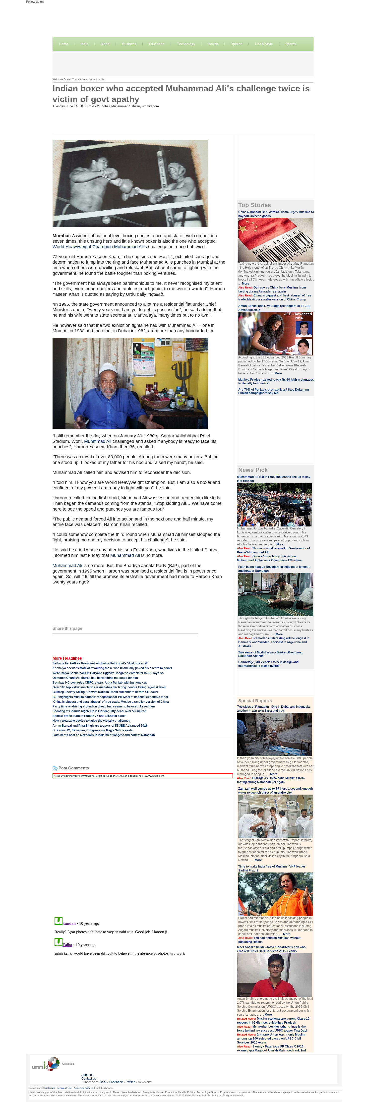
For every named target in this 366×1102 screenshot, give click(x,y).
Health (213, 44)
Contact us (88, 1078)
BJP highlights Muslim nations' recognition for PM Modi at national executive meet (110, 697)
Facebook (116, 1082)
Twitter (130, 1082)
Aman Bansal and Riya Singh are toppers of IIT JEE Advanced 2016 (100, 725)
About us (87, 1075)
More (245, 283)
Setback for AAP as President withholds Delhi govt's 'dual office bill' (100, 663)
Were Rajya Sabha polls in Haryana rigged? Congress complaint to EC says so (108, 673)
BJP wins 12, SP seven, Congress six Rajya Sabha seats (93, 730)
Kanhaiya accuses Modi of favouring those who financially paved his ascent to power (112, 668)
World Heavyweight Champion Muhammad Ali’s (100, 246)
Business (129, 44)
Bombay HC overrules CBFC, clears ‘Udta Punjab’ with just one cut (100, 682)
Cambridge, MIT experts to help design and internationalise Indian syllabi (268, 664)
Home (63, 44)
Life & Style (264, 44)
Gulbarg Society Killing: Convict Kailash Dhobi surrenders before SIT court (105, 692)
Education (157, 44)
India (84, 44)
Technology (186, 44)
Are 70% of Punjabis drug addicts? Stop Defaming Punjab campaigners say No (273, 391)
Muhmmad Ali (97, 441)
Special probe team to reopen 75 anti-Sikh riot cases (89, 716)
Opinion (237, 44)
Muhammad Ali (125, 555)
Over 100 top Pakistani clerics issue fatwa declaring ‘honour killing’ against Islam (110, 687)
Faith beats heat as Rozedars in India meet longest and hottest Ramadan (104, 735)
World (105, 44)
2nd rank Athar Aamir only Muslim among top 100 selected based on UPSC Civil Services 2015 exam (271, 1038)
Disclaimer (49, 1088)
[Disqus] (142, 844)
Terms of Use (64, 1088)
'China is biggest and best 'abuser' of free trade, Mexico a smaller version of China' (111, 701)
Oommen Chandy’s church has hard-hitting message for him (95, 678)
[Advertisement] (183, 64)
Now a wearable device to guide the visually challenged (91, 720)
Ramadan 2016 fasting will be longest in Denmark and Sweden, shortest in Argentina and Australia (273, 642)
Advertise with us (83, 1088)
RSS (103, 1082)
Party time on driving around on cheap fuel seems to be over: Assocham (104, 706)
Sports (290, 44)
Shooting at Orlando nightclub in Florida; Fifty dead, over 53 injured (99, 711)
